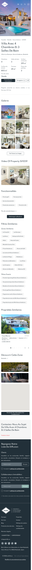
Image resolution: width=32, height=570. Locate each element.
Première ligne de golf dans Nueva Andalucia (14, 277)
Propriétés (3, 39)
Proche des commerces (8, 205)
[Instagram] (2, 543)
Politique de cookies (21, 523)
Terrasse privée (17, 196)
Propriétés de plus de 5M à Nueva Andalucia (14, 302)
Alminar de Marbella (8, 269)
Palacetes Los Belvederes (9, 260)
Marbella (9, 39)
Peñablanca (19, 256)
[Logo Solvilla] (15, 510)
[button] (24, 39)
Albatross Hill (21, 269)
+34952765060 (15, 535)
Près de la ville (22, 205)
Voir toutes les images (15, 153)
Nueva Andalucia (17, 39)
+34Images (19, 33)
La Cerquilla (6, 232)
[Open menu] (28, 4)
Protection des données (7, 526)
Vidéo (27, 33)
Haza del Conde (14, 240)
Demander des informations (8, 80)
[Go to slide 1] (11, 348)
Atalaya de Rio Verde (17, 236)
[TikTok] (12, 543)
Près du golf (6, 196)
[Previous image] (1, 18)
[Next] (28, 348)
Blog (2, 523)
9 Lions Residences (7, 248)
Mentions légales (6, 531)
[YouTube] (15, 543)
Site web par (21, 555)
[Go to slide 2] (13, 348)
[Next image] (29, 18)
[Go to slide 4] (16, 348)
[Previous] (25, 348)
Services (3, 520)
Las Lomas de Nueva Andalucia (11, 252)
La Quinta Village (7, 256)
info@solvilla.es (5, 539)
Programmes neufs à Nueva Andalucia (12, 294)
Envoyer (25, 464)
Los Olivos (22, 260)
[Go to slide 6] (20, 348)
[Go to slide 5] (18, 348)
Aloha (4, 240)
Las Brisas (5, 236)
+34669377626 (5, 535)
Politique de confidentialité (20, 527)
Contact (18, 520)
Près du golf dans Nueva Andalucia (12, 290)
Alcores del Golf (21, 248)
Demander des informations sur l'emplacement (15, 413)
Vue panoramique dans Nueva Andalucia (13, 281)
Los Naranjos (17, 232)
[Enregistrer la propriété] (27, 317)
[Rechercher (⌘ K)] (25, 4)
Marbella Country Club (8, 244)
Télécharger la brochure (15, 216)
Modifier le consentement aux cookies (15, 559)
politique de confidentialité (17, 468)
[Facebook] (9, 543)
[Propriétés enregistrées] (21, 4)
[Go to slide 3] (14, 348)
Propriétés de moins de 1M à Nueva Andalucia (14, 298)
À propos (3, 517)
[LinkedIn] (6, 543)
